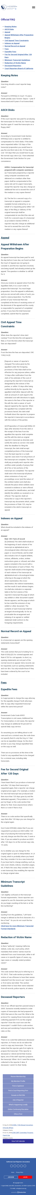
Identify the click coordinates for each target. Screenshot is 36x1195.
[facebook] (15, 1166)
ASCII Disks (9, 29)
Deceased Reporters (13, 66)
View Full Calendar (18, 1141)
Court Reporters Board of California (19, 68)
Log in (25, 1177)
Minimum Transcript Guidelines (17, 60)
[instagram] (18, 1166)
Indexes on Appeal (12, 43)
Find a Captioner (18, 1086)
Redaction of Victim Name (15, 63)
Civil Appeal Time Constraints (17, 40)
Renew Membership (18, 1076)
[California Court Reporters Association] (9, 7)
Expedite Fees (10, 52)
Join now (11, 1177)
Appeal (7, 32)
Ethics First (18, 1114)
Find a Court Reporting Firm (18, 1090)
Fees (7, 49)
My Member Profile (18, 1081)
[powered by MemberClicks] (18, 1192)
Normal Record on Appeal (15, 46)
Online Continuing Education (18, 1109)
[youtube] (21, 1166)
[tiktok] (25, 1166)
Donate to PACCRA (18, 1095)
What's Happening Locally (18, 1105)
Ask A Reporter (18, 1100)
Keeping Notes (11, 26)
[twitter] (11, 1166)
